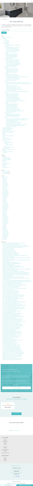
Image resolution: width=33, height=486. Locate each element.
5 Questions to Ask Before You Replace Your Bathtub (12, 331)
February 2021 (5, 230)
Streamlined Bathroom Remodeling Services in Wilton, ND (16, 124)
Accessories (7, 141)
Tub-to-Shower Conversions (8, 151)
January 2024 (5, 190)
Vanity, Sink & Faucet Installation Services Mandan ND (15, 100)
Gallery (6, 39)
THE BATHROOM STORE (14, 483)
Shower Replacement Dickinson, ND (12, 62)
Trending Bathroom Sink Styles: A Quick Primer (11, 329)
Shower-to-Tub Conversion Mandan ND (13, 98)
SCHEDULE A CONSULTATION (25, 485)
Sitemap (4, 150)
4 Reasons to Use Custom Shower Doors (10, 357)
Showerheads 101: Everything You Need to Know (11, 315)
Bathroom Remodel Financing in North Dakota (11, 244)
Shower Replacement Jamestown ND (13, 45)
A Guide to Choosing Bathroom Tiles (9, 312)
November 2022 (6, 206)
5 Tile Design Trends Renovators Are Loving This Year (12, 333)
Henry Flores (5, 172)
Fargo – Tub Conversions (7, 37)
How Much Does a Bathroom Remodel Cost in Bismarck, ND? (13, 266)
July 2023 (4, 197)
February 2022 (5, 216)
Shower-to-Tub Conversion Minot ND (13, 108)
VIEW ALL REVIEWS (16, 413)
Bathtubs (4, 160)
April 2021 (4, 228)
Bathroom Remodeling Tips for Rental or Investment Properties (14, 321)
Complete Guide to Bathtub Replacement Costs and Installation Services (15, 273)
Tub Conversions (6, 167)
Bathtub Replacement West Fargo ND (13, 114)
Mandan (6, 92)
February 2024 (5, 189)
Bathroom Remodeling (7, 127)
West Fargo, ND (7, 113)
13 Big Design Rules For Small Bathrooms (10, 339)
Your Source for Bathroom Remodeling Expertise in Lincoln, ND (17, 91)
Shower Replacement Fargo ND (11, 71)
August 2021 (5, 223)
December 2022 (6, 205)
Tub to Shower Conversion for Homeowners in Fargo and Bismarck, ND (15, 255)
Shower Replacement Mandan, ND (12, 97)
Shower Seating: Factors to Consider (9, 334)
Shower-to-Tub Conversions (8, 149)
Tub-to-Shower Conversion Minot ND (13, 109)
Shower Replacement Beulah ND (12, 48)
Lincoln (6, 81)
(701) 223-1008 (16, 384)
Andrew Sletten (6, 171)
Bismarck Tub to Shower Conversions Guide (10, 287)
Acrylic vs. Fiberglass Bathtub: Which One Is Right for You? (13, 283)
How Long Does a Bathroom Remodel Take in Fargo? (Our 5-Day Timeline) (16, 246)
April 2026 (4, 181)
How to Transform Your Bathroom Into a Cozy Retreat (12, 304)
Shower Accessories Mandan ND (11, 96)
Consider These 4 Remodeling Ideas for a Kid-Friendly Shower (13, 307)
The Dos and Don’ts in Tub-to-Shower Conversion (11, 306)
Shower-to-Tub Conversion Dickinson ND (13, 63)
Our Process (7, 40)
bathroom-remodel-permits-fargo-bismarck (10, 270)
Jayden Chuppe (6, 173)
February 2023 (5, 203)
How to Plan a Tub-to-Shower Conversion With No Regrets (13, 351)
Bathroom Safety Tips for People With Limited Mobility (12, 356)
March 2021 (5, 229)
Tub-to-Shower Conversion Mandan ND (13, 99)
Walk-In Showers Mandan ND (11, 101)
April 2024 (5, 187)
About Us (4, 38)
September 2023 (6, 195)
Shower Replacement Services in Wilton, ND (14, 122)
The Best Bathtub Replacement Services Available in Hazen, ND (17, 76)
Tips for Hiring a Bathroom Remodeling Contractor (11, 314)
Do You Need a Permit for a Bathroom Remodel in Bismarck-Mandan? (15, 245)
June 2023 (5, 198)
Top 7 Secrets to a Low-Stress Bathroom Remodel (11, 348)
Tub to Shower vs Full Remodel (8, 248)
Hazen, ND (6, 73)
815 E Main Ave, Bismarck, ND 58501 (16, 472)
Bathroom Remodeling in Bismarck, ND (9, 252)
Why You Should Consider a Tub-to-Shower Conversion (12, 358)
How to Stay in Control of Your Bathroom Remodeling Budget (13, 295)
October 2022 (5, 207)
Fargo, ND (6, 67)
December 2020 (6, 232)
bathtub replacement (7, 159)
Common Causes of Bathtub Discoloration (10, 292)
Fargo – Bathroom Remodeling (8, 135)
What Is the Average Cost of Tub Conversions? (11, 254)
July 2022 (4, 211)
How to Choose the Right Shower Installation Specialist (12, 349)
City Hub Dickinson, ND (9, 58)
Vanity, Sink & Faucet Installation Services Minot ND (15, 110)
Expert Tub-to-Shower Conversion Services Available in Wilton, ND (17, 118)
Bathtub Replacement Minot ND (12, 105)
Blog (4, 133)
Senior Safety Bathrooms (7, 139)
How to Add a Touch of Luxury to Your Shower (11, 322)
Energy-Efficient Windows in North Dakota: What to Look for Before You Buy (16, 272)
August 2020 (5, 237)
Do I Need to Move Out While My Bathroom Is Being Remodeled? (14, 305)
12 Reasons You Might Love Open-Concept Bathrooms (12, 313)
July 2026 (4, 178)
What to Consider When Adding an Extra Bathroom (12, 359)
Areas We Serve (5, 42)
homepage (3, 25)
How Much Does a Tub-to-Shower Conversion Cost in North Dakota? (14, 288)
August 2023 (5, 196)
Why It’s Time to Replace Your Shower (9, 343)
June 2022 (5, 212)
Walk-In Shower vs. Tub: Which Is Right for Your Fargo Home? (13, 271)
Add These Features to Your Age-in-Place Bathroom (12, 326)
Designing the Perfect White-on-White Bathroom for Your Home (14, 308)
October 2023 (5, 194)
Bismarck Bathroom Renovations (8, 256)
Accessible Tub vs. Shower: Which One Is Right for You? (12, 323)
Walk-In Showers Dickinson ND (11, 65)
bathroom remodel (6, 157)
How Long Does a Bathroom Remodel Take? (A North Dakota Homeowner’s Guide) (17, 281)
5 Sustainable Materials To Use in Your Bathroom (11, 297)
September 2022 (6, 208)
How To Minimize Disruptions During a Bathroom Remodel (13, 298)
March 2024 (5, 188)
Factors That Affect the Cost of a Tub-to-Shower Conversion (13, 325)
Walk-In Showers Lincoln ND (11, 90)
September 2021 (6, 222)
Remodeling (5, 164)
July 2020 (4, 238)
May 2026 (4, 180)
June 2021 (5, 225)
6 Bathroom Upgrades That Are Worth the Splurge (12, 286)
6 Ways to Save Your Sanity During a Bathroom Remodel (12, 324)
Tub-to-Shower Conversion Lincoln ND (13, 88)
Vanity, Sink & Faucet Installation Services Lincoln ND (15, 89)
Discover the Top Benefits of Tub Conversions (11, 253)
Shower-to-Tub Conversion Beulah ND (13, 49)
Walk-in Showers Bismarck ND (11, 57)
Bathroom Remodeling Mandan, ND (12, 93)
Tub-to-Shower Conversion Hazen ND (13, 79)
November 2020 (6, 233)
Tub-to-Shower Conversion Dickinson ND (13, 64)
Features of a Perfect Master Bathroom (10, 309)
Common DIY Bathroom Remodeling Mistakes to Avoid (12, 263)
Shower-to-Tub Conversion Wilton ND (13, 123)
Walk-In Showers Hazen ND (11, 80)
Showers (6, 143)
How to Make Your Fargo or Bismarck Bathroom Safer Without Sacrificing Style (16, 280)
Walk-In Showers (9, 144)
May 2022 (4, 213)
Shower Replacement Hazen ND (12, 74)
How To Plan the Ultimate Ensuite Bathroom (10, 300)
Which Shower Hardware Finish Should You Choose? (12, 332)
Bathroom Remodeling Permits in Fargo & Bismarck (12, 265)
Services (4, 140)
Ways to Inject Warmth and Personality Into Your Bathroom (13, 296)
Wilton (6, 117)
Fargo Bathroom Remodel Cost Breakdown (10, 262)
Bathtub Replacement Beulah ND (12, 47)
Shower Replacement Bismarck (11, 56)
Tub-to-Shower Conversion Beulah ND (13, 50)
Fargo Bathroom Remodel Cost (8, 249)
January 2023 (5, 204)
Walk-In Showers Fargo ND (11, 72)
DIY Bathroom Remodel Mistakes (8, 264)
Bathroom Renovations (9, 142)
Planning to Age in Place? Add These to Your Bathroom (12, 340)
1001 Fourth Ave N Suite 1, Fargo (16, 470)
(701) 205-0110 (16, 471)
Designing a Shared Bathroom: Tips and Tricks (11, 342)
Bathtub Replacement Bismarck (12, 55)
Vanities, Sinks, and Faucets (9, 147)
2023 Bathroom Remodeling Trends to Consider (11, 346)
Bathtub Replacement (7, 130)
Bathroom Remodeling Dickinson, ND (12, 59)
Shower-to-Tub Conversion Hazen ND (12, 75)
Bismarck (5, 460)
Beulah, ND (7, 46)
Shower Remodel (6, 148)
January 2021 (5, 231)
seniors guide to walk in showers (8, 289)
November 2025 (6, 186)
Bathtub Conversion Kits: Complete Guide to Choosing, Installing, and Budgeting (17, 269)
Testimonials (7, 41)
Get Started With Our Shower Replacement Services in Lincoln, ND (18, 82)
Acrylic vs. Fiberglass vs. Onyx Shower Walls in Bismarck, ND (13, 247)
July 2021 (4, 224)
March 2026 (5, 182)
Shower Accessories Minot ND (11, 106)
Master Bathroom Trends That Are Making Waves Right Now (13, 316)
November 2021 (5, 220)
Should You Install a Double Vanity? (9, 341)
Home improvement (6, 163)
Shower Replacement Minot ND (11, 107)
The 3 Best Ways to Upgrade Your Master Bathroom (12, 350)
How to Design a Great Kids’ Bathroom (9, 330)
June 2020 (5, 239)
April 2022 (5, 214)
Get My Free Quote (16, 387)
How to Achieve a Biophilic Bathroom (9, 317)
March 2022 (5, 215)
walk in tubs (5, 152)
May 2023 (4, 199)
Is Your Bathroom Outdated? (8, 338)
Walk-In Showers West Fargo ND (12, 116)
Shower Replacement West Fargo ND (12, 115)
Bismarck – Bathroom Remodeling (9, 131)
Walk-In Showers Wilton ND (11, 126)
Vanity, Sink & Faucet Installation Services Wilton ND (15, 125)
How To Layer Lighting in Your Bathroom (10, 299)
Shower (4, 165)
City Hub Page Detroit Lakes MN (11, 66)
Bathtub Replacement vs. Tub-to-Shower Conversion (12, 355)
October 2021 (5, 221)
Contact (4, 134)
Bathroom (5, 156)
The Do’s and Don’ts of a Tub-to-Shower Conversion (12, 282)
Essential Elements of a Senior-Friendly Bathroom (11, 347)
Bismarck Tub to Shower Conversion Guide (10, 290)
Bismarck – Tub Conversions (8, 132)
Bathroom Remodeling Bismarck (12, 54)
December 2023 (6, 191)
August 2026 (5, 177)
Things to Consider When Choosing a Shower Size (11, 291)
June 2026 (5, 179)
